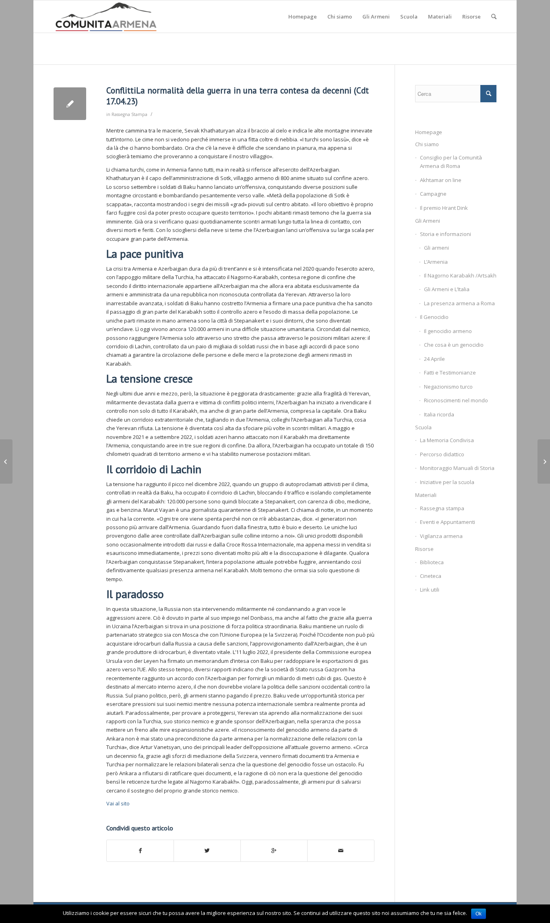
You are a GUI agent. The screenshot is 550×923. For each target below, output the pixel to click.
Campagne (433, 193)
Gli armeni (436, 247)
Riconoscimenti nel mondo (456, 400)
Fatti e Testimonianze (450, 372)
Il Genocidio (434, 317)
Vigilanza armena (441, 536)
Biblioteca (432, 562)
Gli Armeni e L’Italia (446, 289)
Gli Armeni (427, 220)
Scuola (423, 427)
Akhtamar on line (440, 180)
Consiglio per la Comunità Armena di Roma (451, 162)
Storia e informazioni (445, 234)
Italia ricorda (439, 414)
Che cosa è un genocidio (454, 344)
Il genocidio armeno (448, 331)
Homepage (428, 132)
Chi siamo (427, 144)
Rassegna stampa (442, 508)
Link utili (429, 589)
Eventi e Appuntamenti (447, 522)
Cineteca (430, 575)
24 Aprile (434, 358)
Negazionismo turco (448, 386)
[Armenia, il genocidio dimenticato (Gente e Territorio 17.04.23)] (6, 461)
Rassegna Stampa (129, 114)
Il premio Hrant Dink (444, 207)
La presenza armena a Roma (459, 303)
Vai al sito (118, 803)
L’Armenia (436, 261)
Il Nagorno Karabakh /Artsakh (460, 275)
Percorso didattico (442, 454)
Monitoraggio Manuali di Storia (457, 468)
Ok (479, 914)
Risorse (424, 549)
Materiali (425, 495)
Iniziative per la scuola (447, 482)
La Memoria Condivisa (447, 440)
